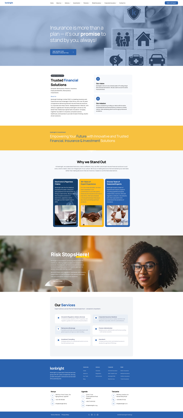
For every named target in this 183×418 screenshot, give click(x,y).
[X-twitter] (89, 415)
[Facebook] (92, 415)
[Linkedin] (97, 415)
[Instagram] (95, 415)
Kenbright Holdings (127, 414)
